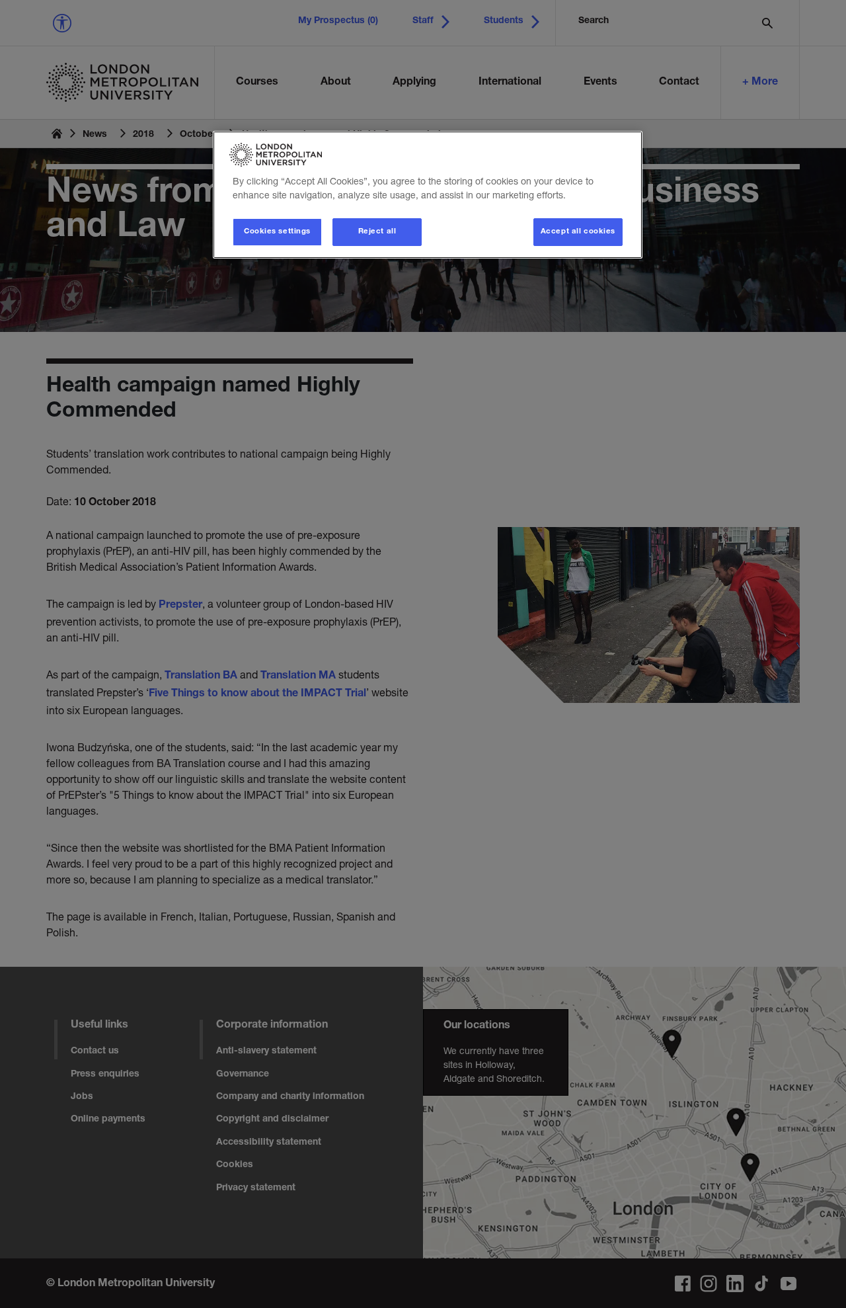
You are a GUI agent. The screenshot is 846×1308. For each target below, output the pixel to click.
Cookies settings (277, 231)
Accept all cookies (578, 231)
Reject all (377, 231)
